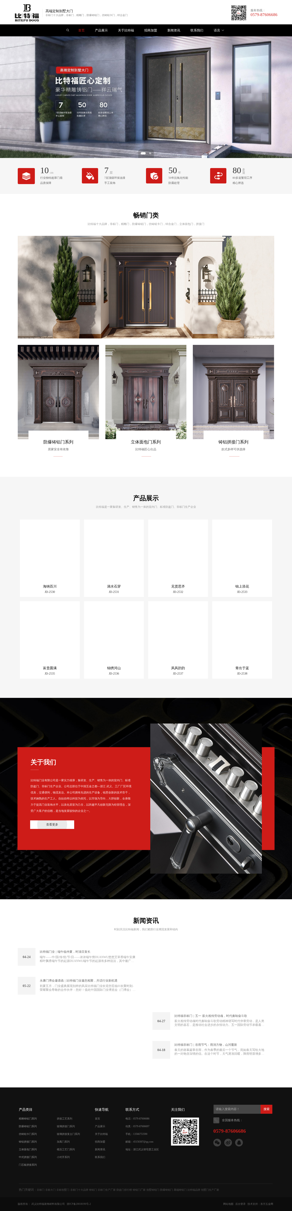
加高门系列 (63, 1141)
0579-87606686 (264, 14)
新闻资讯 (100, 1149)
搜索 (267, 1109)
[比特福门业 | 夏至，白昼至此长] (210, 974)
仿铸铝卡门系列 (28, 1134)
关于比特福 (101, 1134)
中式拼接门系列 (28, 1157)
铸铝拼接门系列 (233, 442)
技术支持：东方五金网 (260, 1203)
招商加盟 (100, 1141)
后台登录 (240, 1203)
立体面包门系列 (146, 442)
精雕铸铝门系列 (28, 1118)
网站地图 (228, 1203)
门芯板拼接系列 (28, 1164)
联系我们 (100, 1157)
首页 (97, 1118)
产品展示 (100, 1126)
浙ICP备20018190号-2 (79, 1203)
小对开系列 (63, 1157)
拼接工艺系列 (64, 1118)
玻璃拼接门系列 (66, 1126)
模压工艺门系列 (66, 1149)
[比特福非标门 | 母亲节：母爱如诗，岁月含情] (82, 1038)
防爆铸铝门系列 (58, 442)
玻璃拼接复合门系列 (68, 1134)
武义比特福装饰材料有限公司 (48, 1203)
